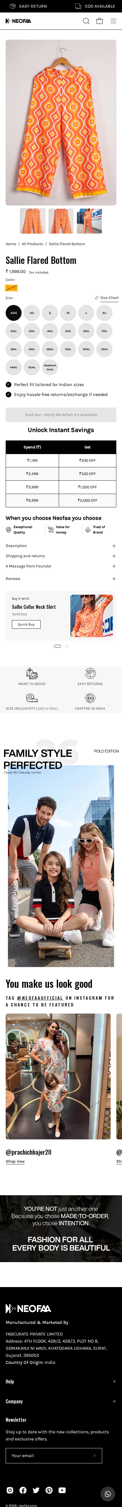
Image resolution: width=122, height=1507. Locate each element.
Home (11, 243)
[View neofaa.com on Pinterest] (49, 1490)
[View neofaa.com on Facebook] (23, 1490)
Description (16, 545)
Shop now (15, 1161)
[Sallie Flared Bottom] (32, 221)
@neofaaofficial (40, 998)
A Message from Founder (28, 566)
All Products (32, 243)
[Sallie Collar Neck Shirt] (91, 616)
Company (14, 1401)
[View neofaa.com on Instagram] (10, 1490)
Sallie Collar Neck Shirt (34, 606)
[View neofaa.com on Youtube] (62, 1490)
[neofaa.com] (18, 21)
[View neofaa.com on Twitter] (36, 1490)
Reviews (13, 578)
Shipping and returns (25, 556)
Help (10, 1381)
